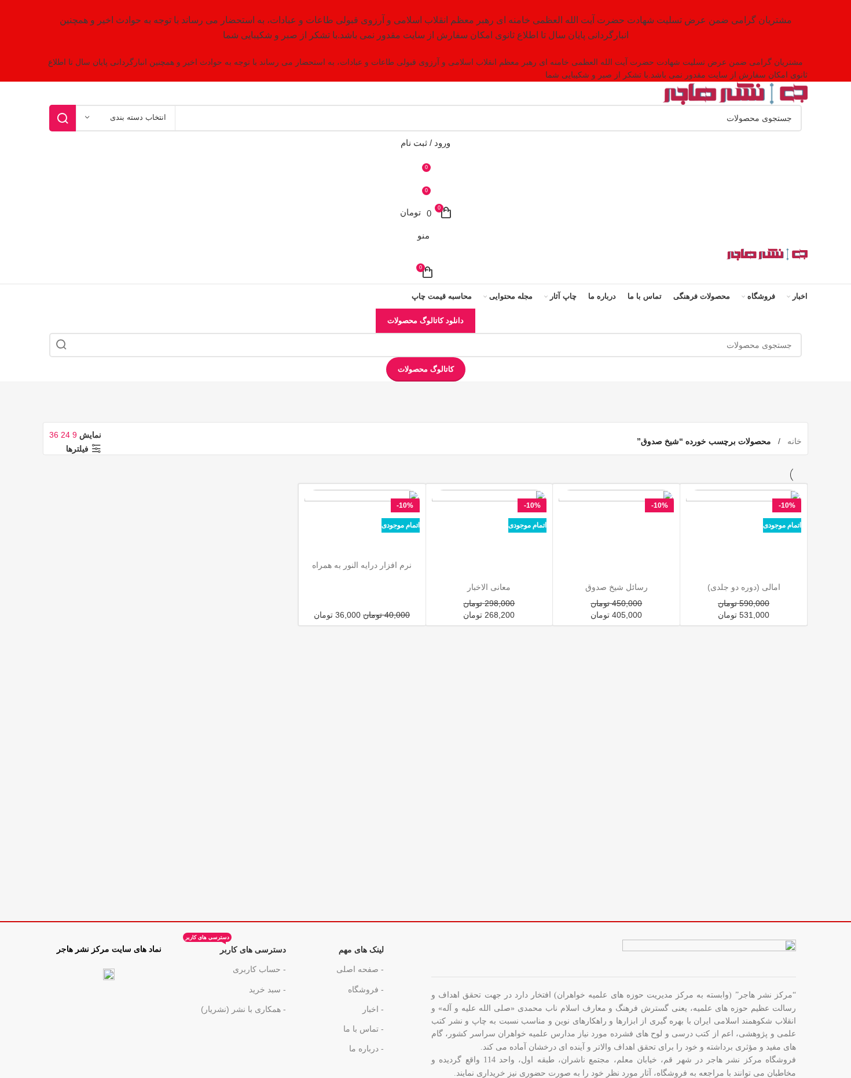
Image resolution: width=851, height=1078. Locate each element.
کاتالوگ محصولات (426, 369)
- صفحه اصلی (360, 969)
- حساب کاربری (259, 969)
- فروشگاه (366, 989)
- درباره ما (366, 1048)
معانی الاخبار (489, 587)
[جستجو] (62, 118)
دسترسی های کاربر (235, 947)
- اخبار (373, 1009)
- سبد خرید (267, 989)
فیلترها (77, 448)
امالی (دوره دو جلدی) (743, 587)
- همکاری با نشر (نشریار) (243, 1009)
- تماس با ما (363, 1028)
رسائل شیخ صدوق (616, 587)
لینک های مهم (361, 949)
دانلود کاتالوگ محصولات (425, 320)
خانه (793, 441)
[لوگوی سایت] (735, 92)
